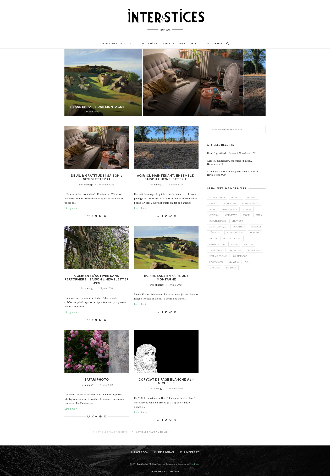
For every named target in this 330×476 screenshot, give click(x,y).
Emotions (237, 221)
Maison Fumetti (235, 232)
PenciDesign (194, 464)
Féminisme (215, 232)
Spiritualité (216, 262)
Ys (246, 262)
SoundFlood (240, 256)
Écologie (214, 268)
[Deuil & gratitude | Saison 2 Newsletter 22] (96, 147)
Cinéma (247, 209)
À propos (168, 43)
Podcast (248, 244)
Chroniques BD (229, 209)
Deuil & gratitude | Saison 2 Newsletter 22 (115, 107)
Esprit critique (218, 227)
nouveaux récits (232, 238)
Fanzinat (256, 227)
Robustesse (254, 250)
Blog (133, 43)
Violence (234, 262)
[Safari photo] (96, 351)
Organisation (217, 244)
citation (214, 215)
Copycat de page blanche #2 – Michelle (166, 381)
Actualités (148, 43)
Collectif (230, 215)
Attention (230, 203)
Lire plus (69, 208)
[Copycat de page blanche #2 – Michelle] (166, 351)
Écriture (231, 268)
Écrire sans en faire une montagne (166, 277)
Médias (213, 238)
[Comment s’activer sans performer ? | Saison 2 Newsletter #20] (96, 247)
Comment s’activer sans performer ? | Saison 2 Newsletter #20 (97, 279)
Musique (254, 232)
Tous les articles (190, 43)
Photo (234, 244)
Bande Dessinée (250, 203)
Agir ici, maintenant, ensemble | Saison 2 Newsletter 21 (166, 177)
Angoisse (236, 197)
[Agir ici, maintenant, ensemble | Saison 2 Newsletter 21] (166, 147)
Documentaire (217, 221)
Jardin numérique (112, 43)
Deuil (259, 215)
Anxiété (213, 203)
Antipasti (252, 197)
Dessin (246, 215)
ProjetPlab (215, 250)
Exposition (239, 227)
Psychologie (235, 250)
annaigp (88, 184)
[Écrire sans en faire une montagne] (166, 247)
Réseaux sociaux (218, 256)
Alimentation (217, 197)
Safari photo (97, 379)
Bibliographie (214, 43)
